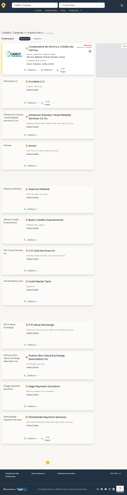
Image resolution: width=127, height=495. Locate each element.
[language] (121, 5)
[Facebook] (90, 51)
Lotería (38, 10)
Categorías (74, 10)
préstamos (47, 54)
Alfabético (37, 39)
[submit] (101, 5)
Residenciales (51, 10)
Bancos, (29, 64)
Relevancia (25, 39)
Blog (63, 10)
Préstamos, (37, 64)
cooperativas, (37, 54)
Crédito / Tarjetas (48, 64)
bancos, (29, 54)
